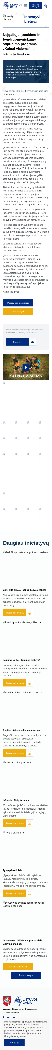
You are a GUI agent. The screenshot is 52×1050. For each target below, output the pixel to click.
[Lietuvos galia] (13, 5)
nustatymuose (19, 1036)
